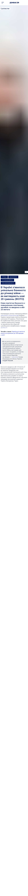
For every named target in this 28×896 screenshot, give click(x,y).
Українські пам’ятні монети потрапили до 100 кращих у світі (13, 333)
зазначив (15, 357)
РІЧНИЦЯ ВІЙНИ (7, 280)
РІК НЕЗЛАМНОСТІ (8, 283)
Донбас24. (4, 327)
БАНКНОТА (13, 277)
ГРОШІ (4, 277)
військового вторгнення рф (10, 315)
